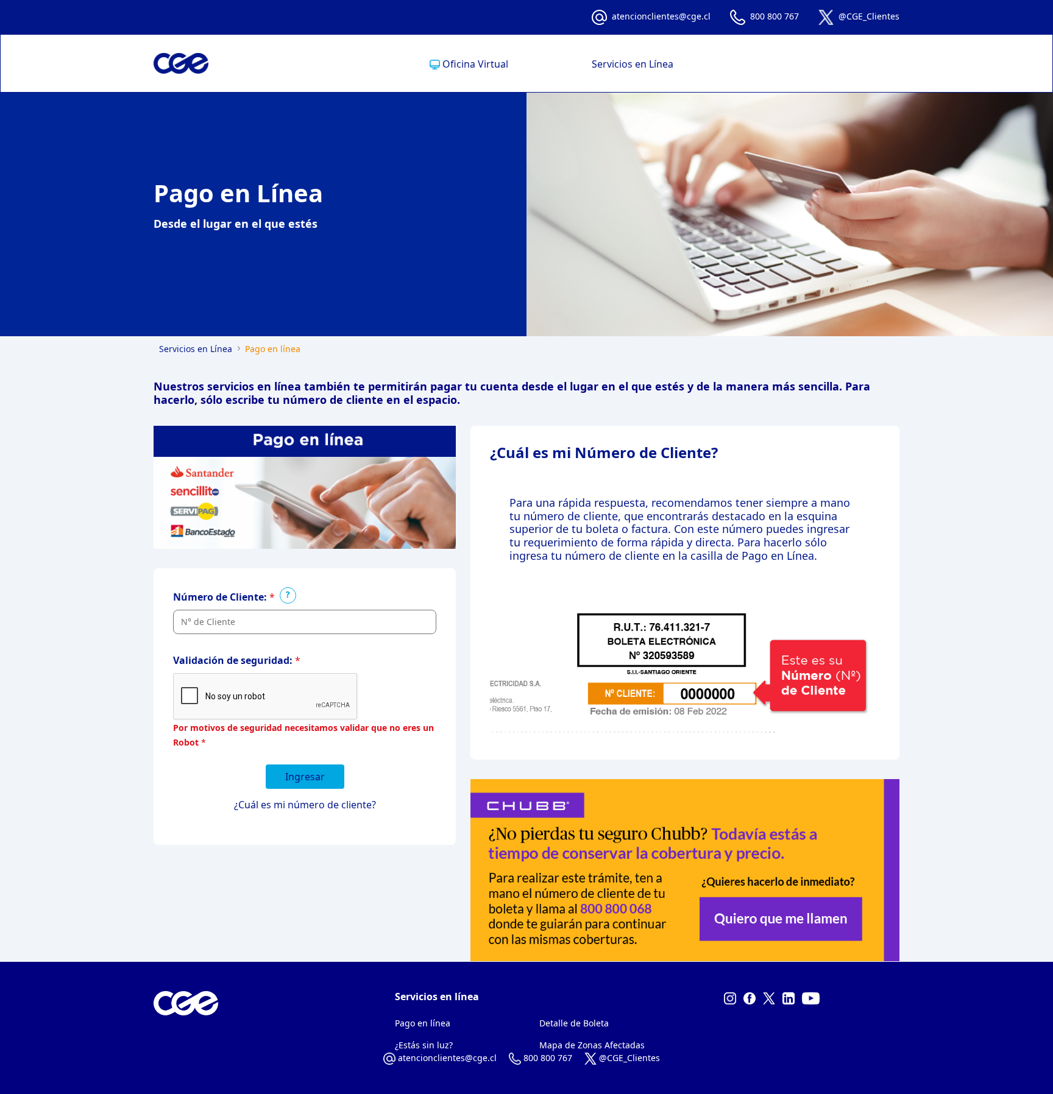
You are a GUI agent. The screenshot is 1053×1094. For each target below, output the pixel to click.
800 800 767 (774, 16)
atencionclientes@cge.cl (661, 16)
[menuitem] (469, 64)
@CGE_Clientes (868, 16)
